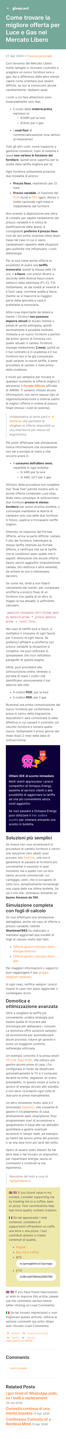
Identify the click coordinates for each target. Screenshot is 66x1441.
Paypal (20, 1247)
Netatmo (28, 1107)
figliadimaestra (20, 1181)
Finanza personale (39, 56)
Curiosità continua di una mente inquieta (28, 1410)
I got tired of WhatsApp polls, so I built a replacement (32, 1398)
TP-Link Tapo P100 (19, 1060)
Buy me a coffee (27, 1252)
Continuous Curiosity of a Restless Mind (28, 1421)
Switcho (29, 857)
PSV (34, 197)
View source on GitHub (19, 1340)
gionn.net (20, 8)
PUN (16, 197)
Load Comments (18, 1368)
